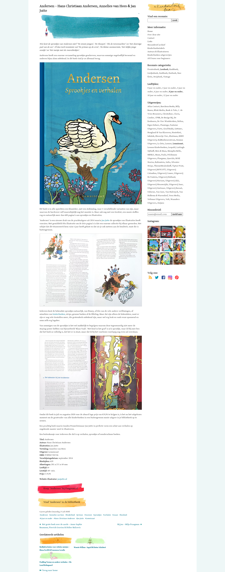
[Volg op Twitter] (157, 278)
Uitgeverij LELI (172, 180)
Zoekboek (163, 73)
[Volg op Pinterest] (177, 278)
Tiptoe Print (177, 166)
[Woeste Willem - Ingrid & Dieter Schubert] (90, 544)
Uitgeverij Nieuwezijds (158, 184)
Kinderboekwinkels (156, 48)
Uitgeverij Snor (176, 184)
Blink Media (159, 110)
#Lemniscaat (90, 518)
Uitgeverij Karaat (174, 188)
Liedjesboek (153, 73)
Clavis (176, 114)
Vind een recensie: (158, 16)
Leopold (171, 147)
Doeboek (172, 73)
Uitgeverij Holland (166, 177)
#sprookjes (97, 515)
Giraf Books (168, 129)
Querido (170, 158)
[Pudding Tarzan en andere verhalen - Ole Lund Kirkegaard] (56, 559)
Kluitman (173, 136)
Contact (151, 38)
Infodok (151, 136)
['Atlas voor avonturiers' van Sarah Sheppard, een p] (154, 258)
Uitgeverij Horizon (156, 180)
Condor (151, 117)
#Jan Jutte (80, 518)
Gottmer (178, 129)
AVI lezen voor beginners (159, 58)
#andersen (44, 515)
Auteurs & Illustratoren (158, 52)
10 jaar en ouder (155, 95)
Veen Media (174, 195)
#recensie (88, 515)
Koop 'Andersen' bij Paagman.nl (60, 488)
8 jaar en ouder (176, 91)
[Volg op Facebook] (163, 278)
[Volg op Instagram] (170, 278)
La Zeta (160, 143)
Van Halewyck (171, 192)
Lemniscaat (178, 143)
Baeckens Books (167, 106)
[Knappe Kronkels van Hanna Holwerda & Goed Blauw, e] (166, 245)
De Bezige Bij (167, 117)
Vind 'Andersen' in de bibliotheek (61, 502)
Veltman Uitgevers (156, 199)
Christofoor (168, 114)
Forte (159, 129)
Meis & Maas (160, 151)
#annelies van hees (56, 515)
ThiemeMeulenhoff (162, 166)
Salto (168, 162)
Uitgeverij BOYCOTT (157, 169)
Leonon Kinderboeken (157, 147)
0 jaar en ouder (154, 88)
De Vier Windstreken (166, 121)
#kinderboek (70, 515)
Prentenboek (153, 69)
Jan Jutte (106, 220)
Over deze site (154, 35)
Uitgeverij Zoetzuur (156, 188)
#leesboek (123, 515)
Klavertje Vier (161, 136)
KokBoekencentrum (166, 140)
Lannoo (168, 143)
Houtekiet (176, 132)
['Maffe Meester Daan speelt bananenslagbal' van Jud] (166, 258)
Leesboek (164, 69)
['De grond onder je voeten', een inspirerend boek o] (179, 258)
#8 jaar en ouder (46, 518)
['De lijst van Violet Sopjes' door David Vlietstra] (179, 245)
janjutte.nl (62, 479)
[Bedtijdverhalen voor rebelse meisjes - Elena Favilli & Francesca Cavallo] (56, 544)
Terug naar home (49, 570)
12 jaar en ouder (170, 95)
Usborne (151, 192)
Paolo (163, 155)
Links (150, 42)
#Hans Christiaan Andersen (64, 518)
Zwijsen (160, 203)
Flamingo (164, 125)
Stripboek (157, 77)
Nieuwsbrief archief (156, 45)
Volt (167, 199)
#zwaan (115, 515)
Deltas (180, 121)
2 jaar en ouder (169, 88)
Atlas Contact (154, 106)
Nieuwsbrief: (154, 209)
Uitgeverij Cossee (165, 173)
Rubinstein (160, 162)
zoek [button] (174, 20)
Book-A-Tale (171, 110)
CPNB (157, 117)
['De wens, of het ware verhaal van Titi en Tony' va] (179, 232)
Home (150, 31)
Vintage (166, 77)
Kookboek (173, 69)
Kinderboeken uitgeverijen (160, 55)
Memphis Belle (174, 151)
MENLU (151, 155)
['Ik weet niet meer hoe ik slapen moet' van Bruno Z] (154, 232)
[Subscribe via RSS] (150, 278)
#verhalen (107, 515)
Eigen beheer (153, 125)
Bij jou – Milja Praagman (128, 524)
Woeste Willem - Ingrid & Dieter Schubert (90, 547)
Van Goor (160, 192)
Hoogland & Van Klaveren (159, 132)
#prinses (79, 515)
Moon (157, 155)
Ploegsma (161, 158)
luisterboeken (59, 314)
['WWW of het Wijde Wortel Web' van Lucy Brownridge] (154, 245)
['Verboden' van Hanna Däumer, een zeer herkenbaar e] (166, 232)
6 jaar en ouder (161, 91)
